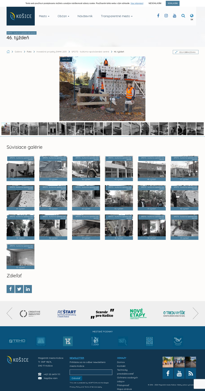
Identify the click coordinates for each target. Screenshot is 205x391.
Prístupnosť (123, 385)
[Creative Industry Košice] (30, 313)
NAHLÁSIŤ (66, 59)
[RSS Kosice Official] (190, 373)
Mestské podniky (103, 331)
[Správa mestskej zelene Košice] (123, 342)
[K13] (68, 342)
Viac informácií (137, 3)
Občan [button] (63, 16)
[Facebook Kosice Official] (158, 16)
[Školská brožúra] (174, 313)
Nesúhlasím (155, 3)
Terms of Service (91, 387)
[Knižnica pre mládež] (178, 343)
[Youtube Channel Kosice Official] (174, 16)
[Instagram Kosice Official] (166, 16)
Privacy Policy (75, 387)
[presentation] (9, 313)
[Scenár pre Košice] (102, 313)
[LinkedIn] (28, 289)
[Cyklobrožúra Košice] (138, 313)
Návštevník (85, 16)
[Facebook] (11, 289)
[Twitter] (19, 289)
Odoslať (76, 378)
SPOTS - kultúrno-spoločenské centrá (90, 51)
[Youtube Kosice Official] (179, 373)
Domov (121, 362)
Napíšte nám (50, 378)
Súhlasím (173, 3)
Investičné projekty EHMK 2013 (52, 51)
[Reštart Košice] (66, 313)
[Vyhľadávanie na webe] (183, 16)
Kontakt (121, 366)
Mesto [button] (43, 16)
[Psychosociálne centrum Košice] (149, 343)
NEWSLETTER (77, 358)
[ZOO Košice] (95, 348)
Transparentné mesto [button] (116, 16)
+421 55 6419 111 (52, 374)
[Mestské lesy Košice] (41, 342)
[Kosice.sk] (21, 16)
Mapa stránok (124, 389)
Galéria (19, 51)
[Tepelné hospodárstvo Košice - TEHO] (17, 338)
